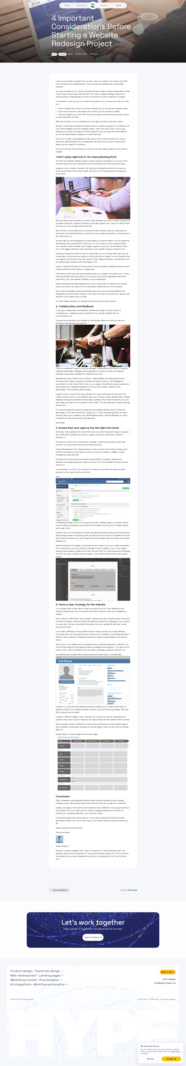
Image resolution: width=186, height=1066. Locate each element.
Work (67, 5)
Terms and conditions (168, 999)
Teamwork (96, 469)
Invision (90, 554)
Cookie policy (154, 999)
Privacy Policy (143, 999)
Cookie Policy (175, 1051)
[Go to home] (93, 5)
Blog (118, 5)
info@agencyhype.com (165, 983)
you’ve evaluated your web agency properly (90, 121)
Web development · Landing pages (35, 975)
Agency (104, 5)
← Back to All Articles (59, 890)
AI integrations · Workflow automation (37, 984)
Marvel (111, 554)
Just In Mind (99, 554)
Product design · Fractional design (35, 971)
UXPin (100, 551)
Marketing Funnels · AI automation (34, 980)
